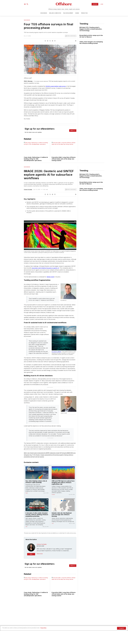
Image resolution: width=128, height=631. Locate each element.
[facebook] (45, 40)
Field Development (68, 13)
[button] (25, 4)
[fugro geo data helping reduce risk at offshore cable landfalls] (36, 467)
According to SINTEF (56, 351)
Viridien (53, 489)
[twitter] (50, 40)
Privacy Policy (43, 627)
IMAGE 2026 (50, 277)
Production (84, 13)
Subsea (77, 13)
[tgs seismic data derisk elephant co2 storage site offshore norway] (63, 499)
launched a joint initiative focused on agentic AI (45, 268)
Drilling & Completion (55, 13)
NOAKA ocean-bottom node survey (56, 86)
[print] (75, 40)
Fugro (26, 487)
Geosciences (43, 13)
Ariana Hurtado (28, 189)
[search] (27, 4)
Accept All (121, 628)
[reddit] (52, 40)
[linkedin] (47, 40)
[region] (64, 628)
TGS (26, 521)
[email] (55, 40)
